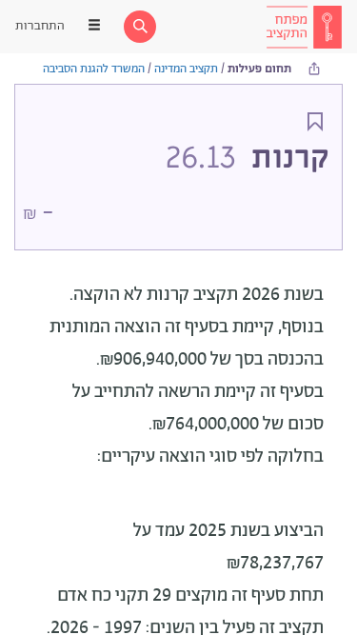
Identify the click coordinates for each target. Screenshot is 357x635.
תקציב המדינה (186, 69)
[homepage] (304, 26)
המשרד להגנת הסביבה (94, 69)
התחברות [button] (40, 26)
